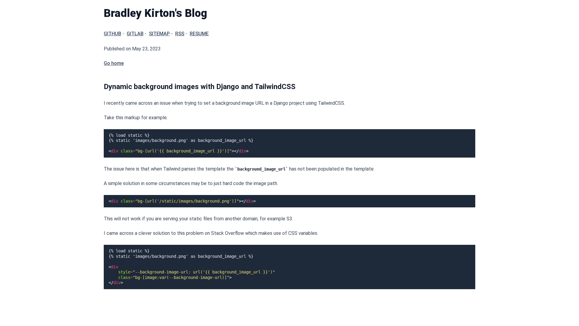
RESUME (199, 34)
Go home (114, 63)
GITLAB (135, 34)
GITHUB (112, 34)
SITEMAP (159, 34)
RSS (179, 34)
